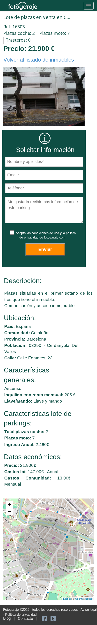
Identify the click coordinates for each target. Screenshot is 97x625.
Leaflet (67, 598)
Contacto (25, 618)
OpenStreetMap (83, 598)
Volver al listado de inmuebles (38, 60)
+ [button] (9, 504)
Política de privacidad (21, 614)
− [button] (9, 511)
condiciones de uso (46, 233)
